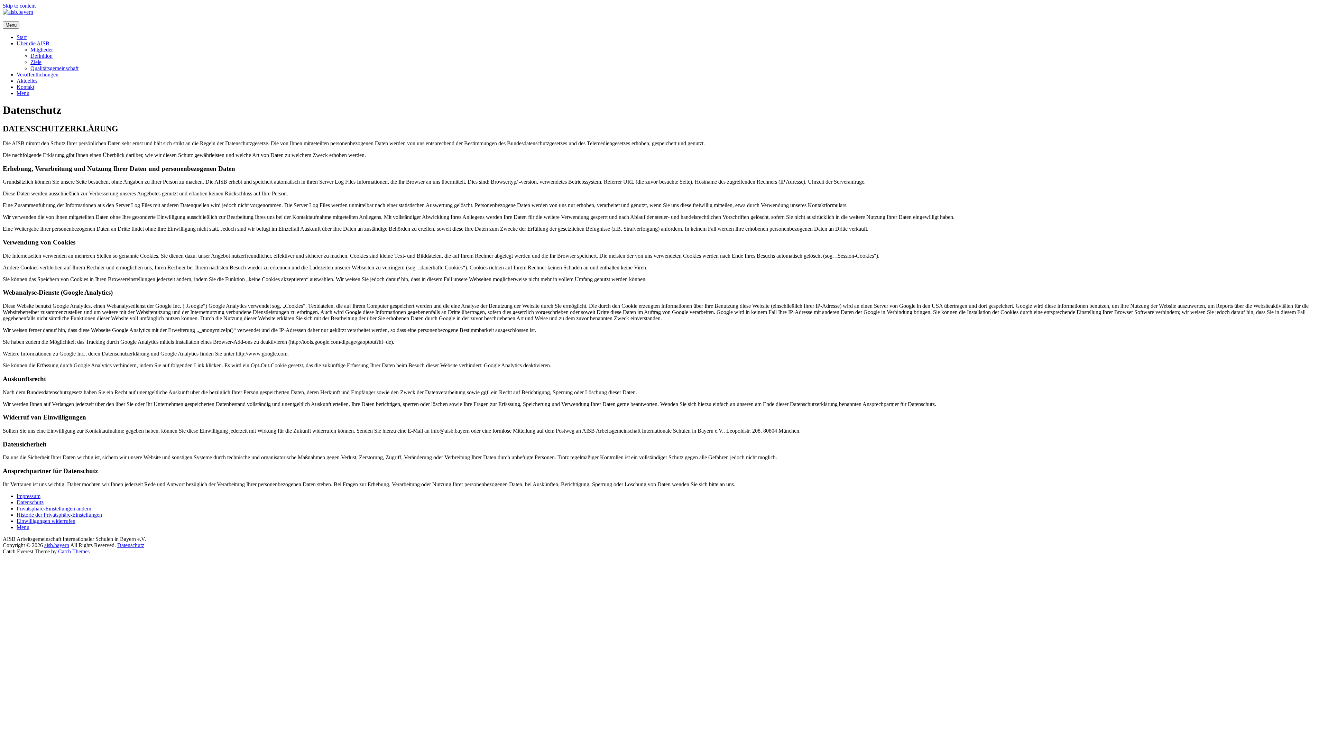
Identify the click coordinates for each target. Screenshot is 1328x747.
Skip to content (19, 6)
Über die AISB (33, 43)
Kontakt (25, 87)
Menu (23, 93)
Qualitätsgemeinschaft (54, 68)
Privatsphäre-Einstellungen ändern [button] (54, 508)
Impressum (28, 496)
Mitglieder (41, 50)
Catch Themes (74, 551)
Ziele (36, 62)
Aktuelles (27, 81)
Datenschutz (30, 502)
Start (22, 37)
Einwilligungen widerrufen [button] (46, 521)
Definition (41, 56)
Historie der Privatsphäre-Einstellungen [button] (59, 515)
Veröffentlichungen (37, 74)
